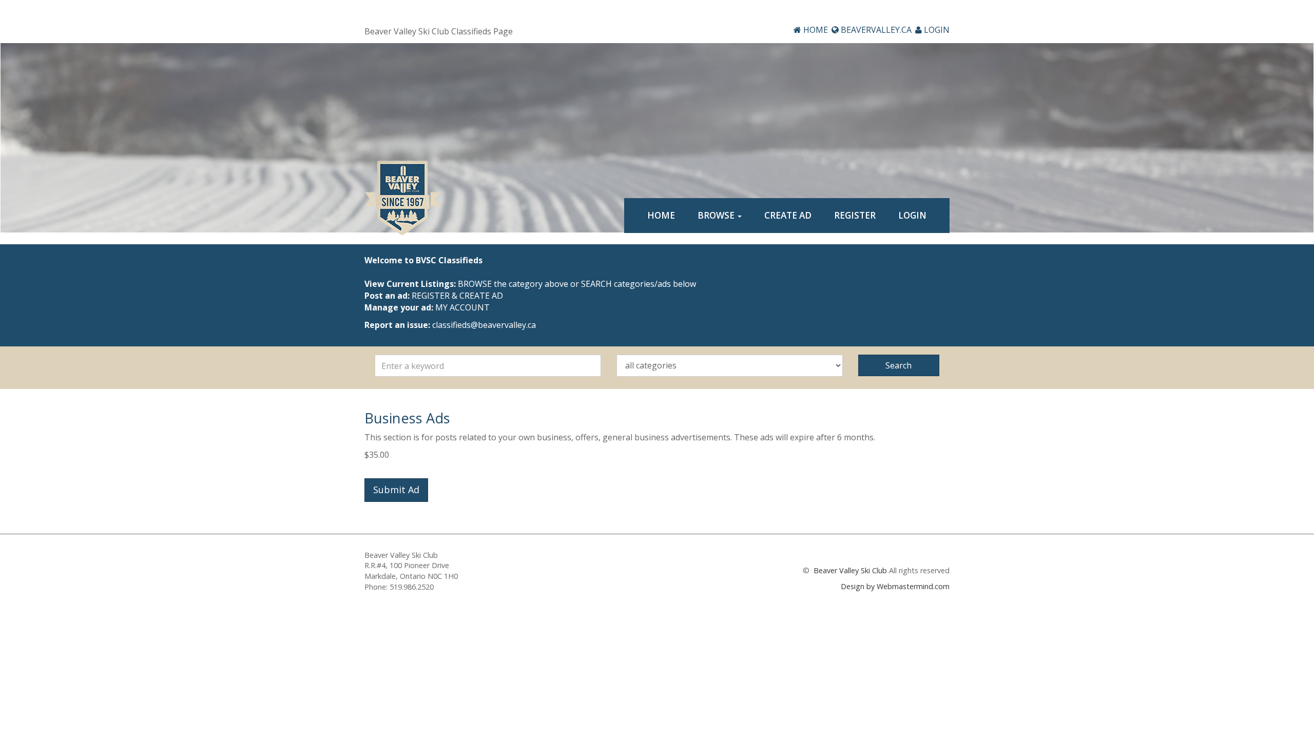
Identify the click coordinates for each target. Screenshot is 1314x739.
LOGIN (936, 30)
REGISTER (855, 215)
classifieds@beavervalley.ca (484, 324)
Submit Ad (396, 489)
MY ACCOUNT (462, 307)
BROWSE (717, 215)
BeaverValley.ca (875, 30)
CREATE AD (787, 215)
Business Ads (407, 418)
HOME (814, 30)
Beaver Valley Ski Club (849, 570)
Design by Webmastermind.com (895, 586)
